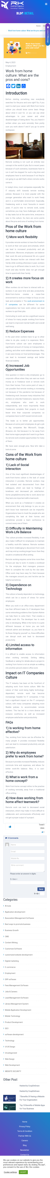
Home (38, 26)
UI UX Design (10, 1047)
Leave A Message (48, 36)
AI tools (8, 906)
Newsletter (24, 1150)
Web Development (12, 1065)
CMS (7, 937)
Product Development (14, 1022)
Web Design (9, 1059)
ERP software (10, 979)
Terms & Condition (24, 1131)
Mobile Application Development (18, 1010)
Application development (15, 912)
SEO (6, 1028)
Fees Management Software (16, 985)
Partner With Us (24, 1136)
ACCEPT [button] (23, 1172)
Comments (13, 838)
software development (14, 1034)
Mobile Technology (12, 1016)
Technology (9, 1041)
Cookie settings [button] (10, 1172)
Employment (10, 973)
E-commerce (10, 967)
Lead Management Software (16, 998)
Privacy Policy (24, 1126)
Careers (25, 1141)
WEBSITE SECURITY (13, 1071)
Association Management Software (19, 918)
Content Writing (11, 943)
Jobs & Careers (11, 992)
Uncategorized (11, 1053)
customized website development (19, 955)
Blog (25, 1145)
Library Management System (17, 1004)
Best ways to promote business (17, 924)
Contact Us (24, 1155)
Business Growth (12, 930)
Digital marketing (12, 961)
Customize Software (13, 949)
